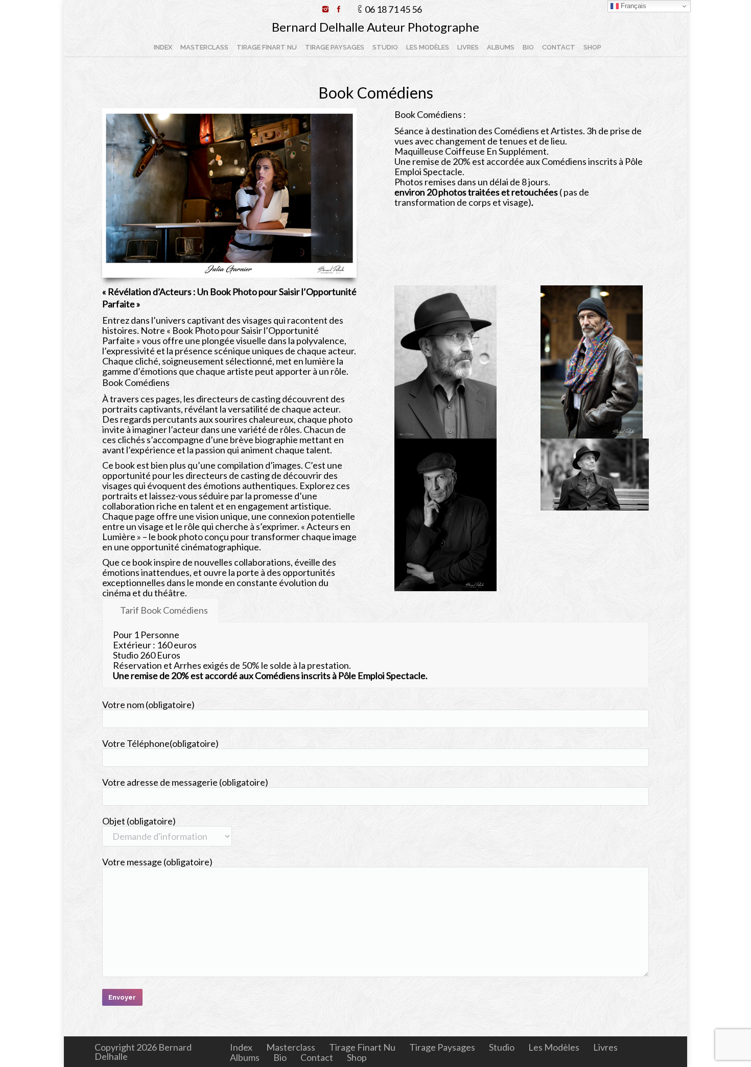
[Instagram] (325, 9)
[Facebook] (338, 9)
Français (632, 6)
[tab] (160, 610)
